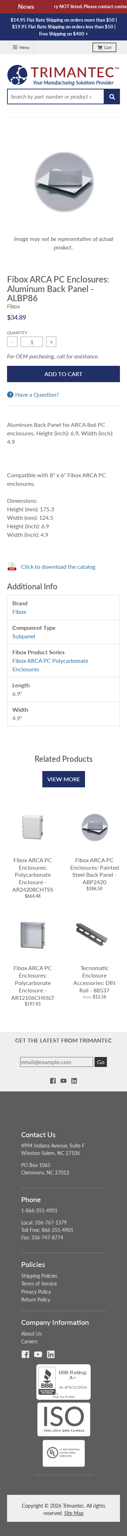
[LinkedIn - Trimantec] (74, 1081)
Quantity (17, 332)
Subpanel (23, 636)
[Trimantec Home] (63, 77)
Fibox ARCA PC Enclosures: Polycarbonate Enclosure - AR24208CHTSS (32, 875)
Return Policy (35, 1299)
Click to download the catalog (58, 566)
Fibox (13, 306)
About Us (31, 1334)
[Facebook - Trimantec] (53, 1081)
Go (100, 1061)
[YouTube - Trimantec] (63, 1081)
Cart (107, 47)
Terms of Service (39, 1284)
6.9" (17, 693)
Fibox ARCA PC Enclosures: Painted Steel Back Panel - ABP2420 (94, 871)
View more (63, 779)
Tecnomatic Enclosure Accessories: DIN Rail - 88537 (94, 978)
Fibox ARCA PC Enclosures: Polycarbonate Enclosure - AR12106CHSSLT (32, 982)
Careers (29, 1341)
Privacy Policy (36, 1292)
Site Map (74, 1513)
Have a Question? (37, 394)
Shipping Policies (39, 1276)
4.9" (17, 718)
